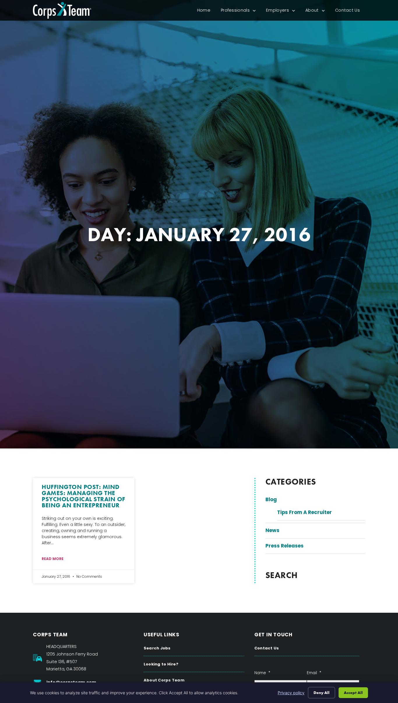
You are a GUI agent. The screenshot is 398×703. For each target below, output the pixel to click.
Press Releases (284, 545)
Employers (283, 11)
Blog (271, 499)
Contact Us (350, 11)
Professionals (241, 11)
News (272, 530)
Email (314, 673)
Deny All (322, 692)
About (317, 11)
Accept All (353, 692)
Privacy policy (291, 692)
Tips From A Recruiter (304, 512)
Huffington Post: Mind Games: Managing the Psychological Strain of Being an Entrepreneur (83, 496)
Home (206, 11)
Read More (53, 558)
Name (262, 673)
